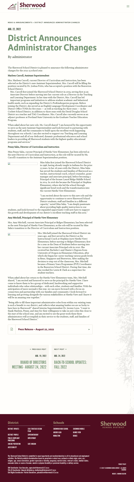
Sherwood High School (60, 429)
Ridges (75, 436)
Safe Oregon (32, 444)
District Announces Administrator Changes (57, 22)
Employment (32, 438)
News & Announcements (20, 22)
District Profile (13, 434)
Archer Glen (57, 432)
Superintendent (33, 434)
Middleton (56, 436)
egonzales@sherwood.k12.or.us (39, 468)
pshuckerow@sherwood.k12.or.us (47, 472)
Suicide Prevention (14, 444)
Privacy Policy (122, 464)
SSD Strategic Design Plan (35, 430)
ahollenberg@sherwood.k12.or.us (45, 470)
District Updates (13, 429)
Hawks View (77, 432)
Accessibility (12, 447)
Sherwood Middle (79, 429)
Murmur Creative (121, 474)
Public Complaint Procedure (14, 439)
